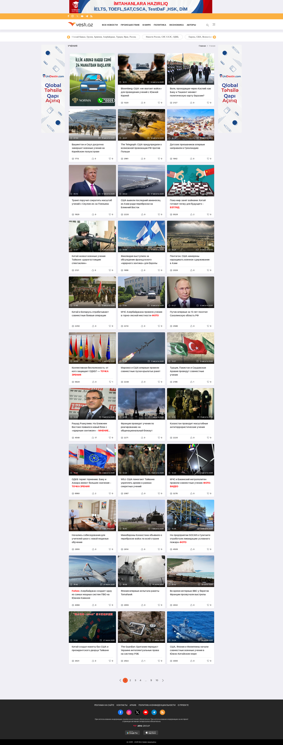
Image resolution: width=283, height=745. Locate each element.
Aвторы (191, 25)
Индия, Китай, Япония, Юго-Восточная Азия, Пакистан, (159, 37)
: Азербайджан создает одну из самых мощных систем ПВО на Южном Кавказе (92, 594)
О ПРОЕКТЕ (183, 705)
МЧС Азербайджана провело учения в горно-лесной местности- (141, 314)
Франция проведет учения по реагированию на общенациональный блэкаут (137, 427)
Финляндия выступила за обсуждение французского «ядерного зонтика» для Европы (139, 260)
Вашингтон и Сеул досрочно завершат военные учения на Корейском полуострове (88, 148)
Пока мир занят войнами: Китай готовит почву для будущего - (188, 204)
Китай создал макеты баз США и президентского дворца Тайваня (90, 648)
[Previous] (68, 37)
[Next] (214, 37)
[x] (77, 16)
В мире (147, 25)
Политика (160, 25)
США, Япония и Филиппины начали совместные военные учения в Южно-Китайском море (189, 650)
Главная (202, 46)
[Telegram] (87, 16)
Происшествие (130, 25)
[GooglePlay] (132, 732)
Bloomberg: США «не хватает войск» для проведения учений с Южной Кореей (141, 92)
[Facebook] (68, 16)
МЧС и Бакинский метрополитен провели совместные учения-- (190, 483)
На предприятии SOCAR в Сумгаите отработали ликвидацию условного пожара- (190, 539)
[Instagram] (72, 16)
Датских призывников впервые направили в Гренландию (187, 146)
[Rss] (91, 16)
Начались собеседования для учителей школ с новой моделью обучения (90, 539)
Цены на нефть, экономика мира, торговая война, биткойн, (98, 37)
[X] (137, 713)
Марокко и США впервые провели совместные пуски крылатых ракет (140, 369)
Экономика (176, 25)
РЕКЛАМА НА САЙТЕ (104, 705)
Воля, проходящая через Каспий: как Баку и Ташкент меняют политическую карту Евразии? (190, 92)
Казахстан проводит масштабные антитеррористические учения (189, 425)
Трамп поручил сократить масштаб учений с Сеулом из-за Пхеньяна (92, 202)
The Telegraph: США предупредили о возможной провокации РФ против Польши (141, 148)
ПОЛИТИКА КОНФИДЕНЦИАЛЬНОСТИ (157, 705)
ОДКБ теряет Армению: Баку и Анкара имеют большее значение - (91, 483)
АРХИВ (133, 705)
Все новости (110, 25)
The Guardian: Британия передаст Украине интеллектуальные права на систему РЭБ (140, 650)
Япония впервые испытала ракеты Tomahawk (140, 593)
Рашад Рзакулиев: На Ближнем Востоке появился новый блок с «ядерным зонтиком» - (90, 427)
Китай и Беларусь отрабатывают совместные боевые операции (90, 314)
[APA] (141, 726)
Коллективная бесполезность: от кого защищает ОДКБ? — (90, 371)
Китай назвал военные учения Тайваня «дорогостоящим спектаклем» (88, 260)
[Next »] (163, 680)
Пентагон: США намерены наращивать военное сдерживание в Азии (190, 260)
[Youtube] (82, 16)
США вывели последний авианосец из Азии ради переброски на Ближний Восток (141, 204)
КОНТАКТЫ (122, 705)
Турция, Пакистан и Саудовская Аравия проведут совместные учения (188, 371)
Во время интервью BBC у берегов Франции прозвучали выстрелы (189, 593)
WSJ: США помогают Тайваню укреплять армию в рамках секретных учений (138, 483)
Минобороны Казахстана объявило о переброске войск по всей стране (141, 537)
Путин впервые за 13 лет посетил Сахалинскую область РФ (189, 314)
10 (157, 680)
